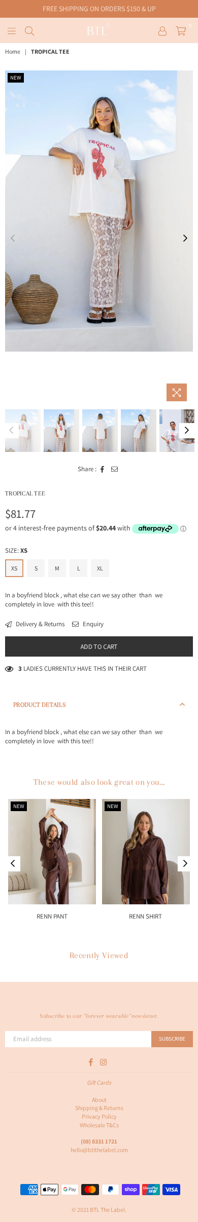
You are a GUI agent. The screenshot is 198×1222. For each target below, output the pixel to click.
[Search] (29, 30)
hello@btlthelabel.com (99, 1150)
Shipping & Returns (99, 1108)
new (15, 77)
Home (12, 51)
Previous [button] (12, 238)
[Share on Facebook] (103, 469)
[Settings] (162, 30)
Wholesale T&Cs (99, 1125)
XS (14, 568)
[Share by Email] (114, 469)
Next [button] (185, 238)
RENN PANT (52, 916)
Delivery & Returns (39, 624)
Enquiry (92, 624)
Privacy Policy (99, 1116)
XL (100, 568)
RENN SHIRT (146, 916)
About (99, 1099)
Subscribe (172, 1038)
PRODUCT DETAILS (39, 704)
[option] (99, 211)
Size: (16, 550)
